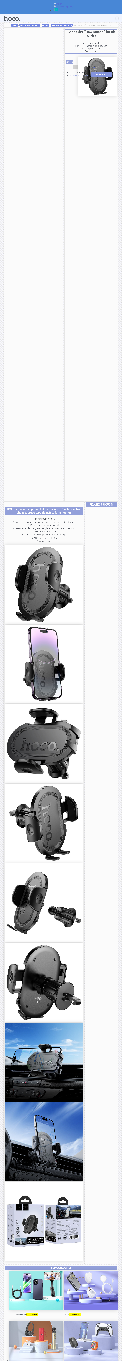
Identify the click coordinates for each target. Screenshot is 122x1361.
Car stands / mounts (61, 25)
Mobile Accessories (29, 25)
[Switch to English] (58, 4)
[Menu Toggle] (117, 18)
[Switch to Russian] (56, 10)
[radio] (97, 60)
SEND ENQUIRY (101, 74)
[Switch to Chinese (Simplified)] (63, 7)
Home (14, 25)
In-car (45, 25)
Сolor (69, 62)
